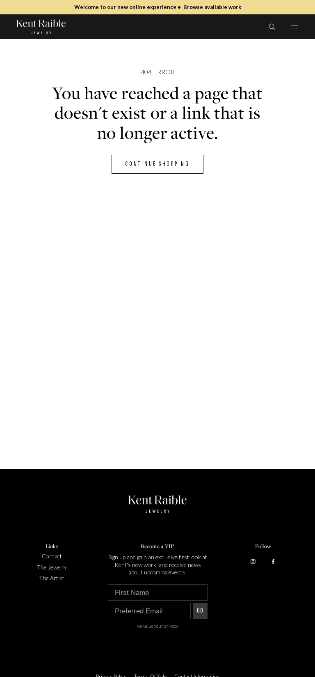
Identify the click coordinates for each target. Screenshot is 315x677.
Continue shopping (157, 164)
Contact (52, 556)
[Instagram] (253, 562)
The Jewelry (52, 567)
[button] (272, 26)
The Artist (51, 577)
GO (200, 611)
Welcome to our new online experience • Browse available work (157, 7)
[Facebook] (273, 562)
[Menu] (290, 26)
